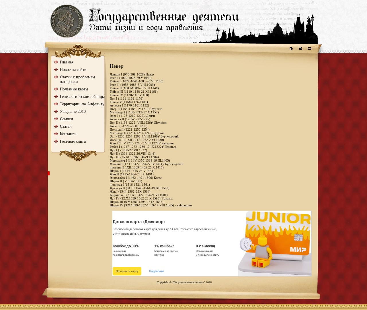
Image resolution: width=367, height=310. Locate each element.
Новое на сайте (73, 69)
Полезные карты (74, 89)
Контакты (68, 134)
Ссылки (66, 119)
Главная (66, 62)
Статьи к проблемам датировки (77, 79)
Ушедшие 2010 (73, 111)
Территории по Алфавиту (82, 104)
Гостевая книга (73, 141)
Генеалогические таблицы (82, 96)
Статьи (66, 126)
